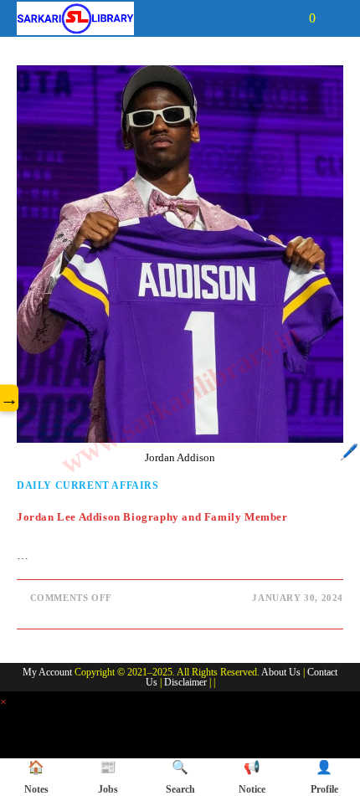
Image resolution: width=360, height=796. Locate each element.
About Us (281, 672)
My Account (47, 672)
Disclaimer (185, 682)
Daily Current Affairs (88, 485)
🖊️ (349, 452)
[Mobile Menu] (331, 18)
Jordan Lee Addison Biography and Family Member (152, 517)
